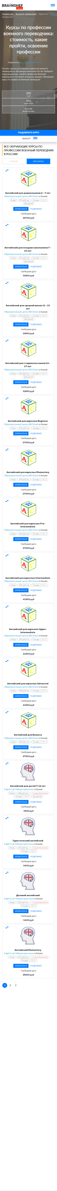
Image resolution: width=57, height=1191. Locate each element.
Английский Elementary (28, 950)
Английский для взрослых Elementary (28, 472)
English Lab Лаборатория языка (19, 789)
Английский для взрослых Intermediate (27, 578)
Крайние (14, 161)
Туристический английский (27, 841)
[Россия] (12, 5)
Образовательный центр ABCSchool (21, 196)
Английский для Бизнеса (28, 735)
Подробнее (36, 209)
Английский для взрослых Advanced (27, 684)
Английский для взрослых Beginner (28, 421)
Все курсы (38, 161)
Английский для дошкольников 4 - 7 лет (27, 193)
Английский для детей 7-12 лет (28, 786)
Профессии (7, 14)
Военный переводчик (26, 14)
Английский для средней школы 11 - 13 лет (28, 307)
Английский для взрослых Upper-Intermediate (28, 631)
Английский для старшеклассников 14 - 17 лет (27, 365)
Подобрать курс (28, 133)
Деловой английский (28, 895)
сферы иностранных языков (30, 62)
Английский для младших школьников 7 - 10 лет (27, 249)
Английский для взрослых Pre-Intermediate (27, 525)
